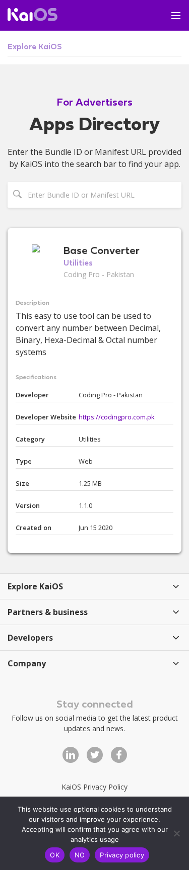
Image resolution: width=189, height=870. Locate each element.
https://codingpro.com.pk (117, 416)
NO (80, 855)
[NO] (176, 833)
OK (54, 855)
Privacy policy (122, 855)
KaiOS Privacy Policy (94, 787)
